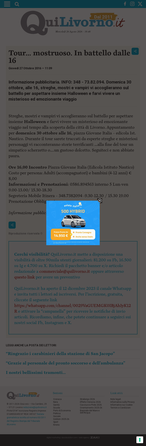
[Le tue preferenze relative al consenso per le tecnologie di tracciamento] (139, 439)
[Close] (99, 200)
